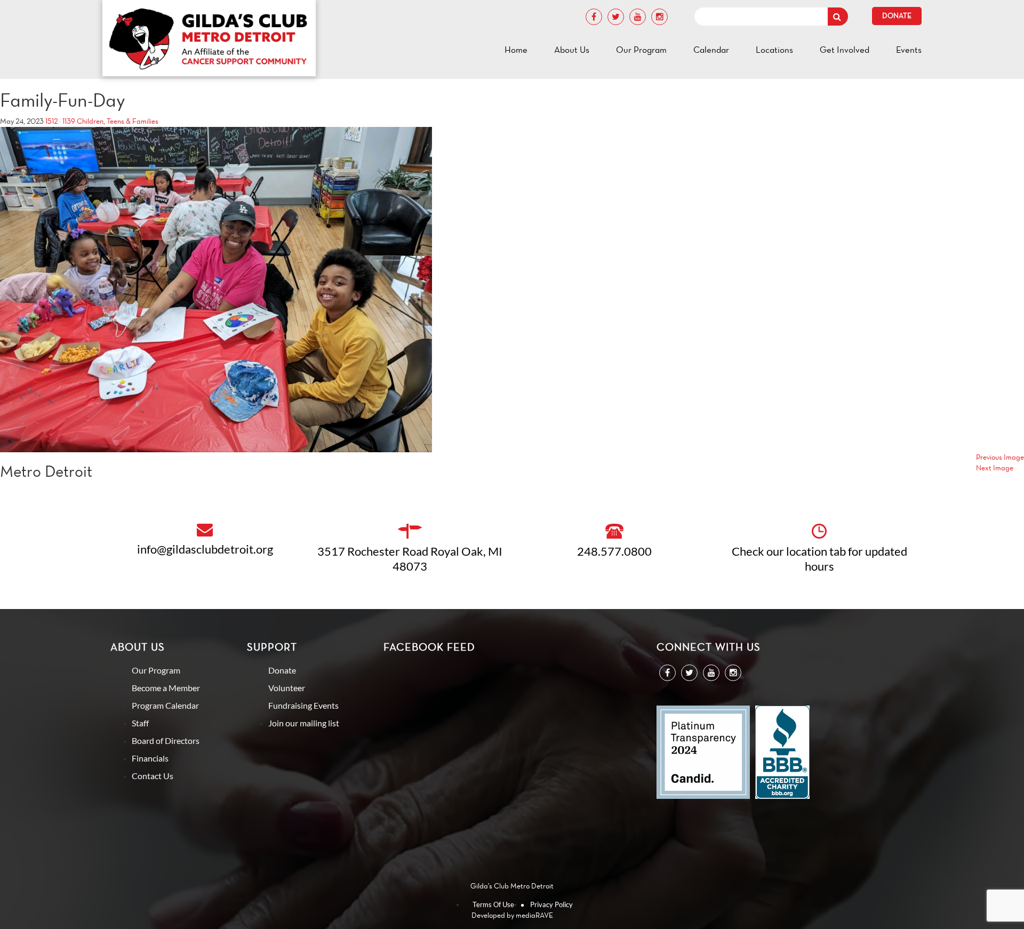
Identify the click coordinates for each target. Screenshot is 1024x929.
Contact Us (152, 776)
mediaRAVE (534, 915)
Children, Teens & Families (117, 121)
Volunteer (286, 688)
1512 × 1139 (60, 121)
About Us (571, 49)
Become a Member (166, 688)
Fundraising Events (303, 705)
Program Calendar (165, 705)
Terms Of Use (493, 904)
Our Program (641, 49)
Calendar (711, 49)
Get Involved (844, 49)
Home (516, 49)
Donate (896, 15)
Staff (140, 723)
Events (909, 49)
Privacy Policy (551, 904)
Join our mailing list (303, 723)
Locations (774, 49)
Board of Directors (165, 740)
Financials (150, 758)
